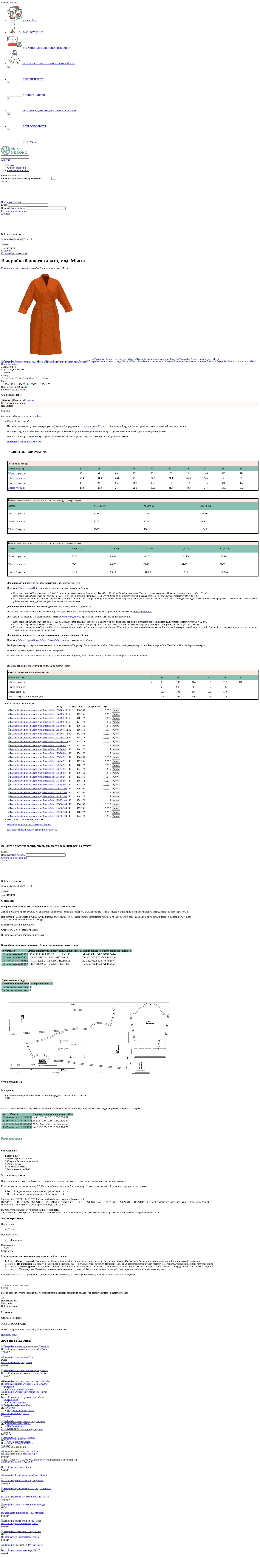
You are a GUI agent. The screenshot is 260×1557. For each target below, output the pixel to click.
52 (47, 378)
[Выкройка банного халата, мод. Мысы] (46, 359)
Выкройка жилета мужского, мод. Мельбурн (24, 1349)
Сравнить (29, 400)
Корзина (5, 253)
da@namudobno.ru (16, 1439)
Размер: (5, 375)
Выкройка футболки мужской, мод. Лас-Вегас (25, 1496)
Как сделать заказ (16, 1405)
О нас (10, 1420)
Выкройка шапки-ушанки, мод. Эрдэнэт (22, 1429)
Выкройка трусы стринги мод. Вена (19, 1523)
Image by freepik (41, 1459)
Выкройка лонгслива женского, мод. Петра (23, 1373)
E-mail (4, 205)
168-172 (34, 384)
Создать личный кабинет (14, 211)
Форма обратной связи (19, 1441)
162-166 (21, 384)
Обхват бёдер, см (16, 483)
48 (33, 378)
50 (40, 378)
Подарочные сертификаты (20, 1410)
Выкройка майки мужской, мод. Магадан (22, 1512)
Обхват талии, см (17, 478)
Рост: (3, 381)
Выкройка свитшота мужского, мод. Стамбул (24, 1384)
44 (20, 378)
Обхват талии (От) (142, 611)
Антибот (5, 181)
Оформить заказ (18, 253)
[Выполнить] (53, 179)
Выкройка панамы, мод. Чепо (16, 1362)
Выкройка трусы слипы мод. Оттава (20, 1537)
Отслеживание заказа (12, 178)
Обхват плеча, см (16, 487)
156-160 (9, 384)
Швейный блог (15, 1426)
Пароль (5, 208)
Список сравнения (16, 167)
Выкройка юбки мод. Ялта (15, 1413)
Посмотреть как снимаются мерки (24, 441)
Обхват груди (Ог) (27, 588)
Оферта (11, 1407)
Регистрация (14, 202)
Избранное (12, 1399)
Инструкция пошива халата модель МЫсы (29, 824)
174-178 (46, 384)
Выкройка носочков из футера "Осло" (20, 1550)
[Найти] (30, 157)
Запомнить (9, 248)
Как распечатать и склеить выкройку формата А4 (32, 829)
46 (26, 378)
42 (13, 378)
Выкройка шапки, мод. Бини (16, 1467)
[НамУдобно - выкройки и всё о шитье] (14, 154)
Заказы (10, 165)
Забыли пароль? (17, 208)
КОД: (4, 369)
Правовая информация (19, 1423)
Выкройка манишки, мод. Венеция (19, 1453)
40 (6, 378)
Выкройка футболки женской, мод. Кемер (22, 1480)
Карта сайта (13, 1429)
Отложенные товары (18, 170)
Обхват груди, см (16, 473)
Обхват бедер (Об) (71, 616)
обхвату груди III (91, 426)
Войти (4, 202)
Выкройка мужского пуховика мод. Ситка (23, 1397)
